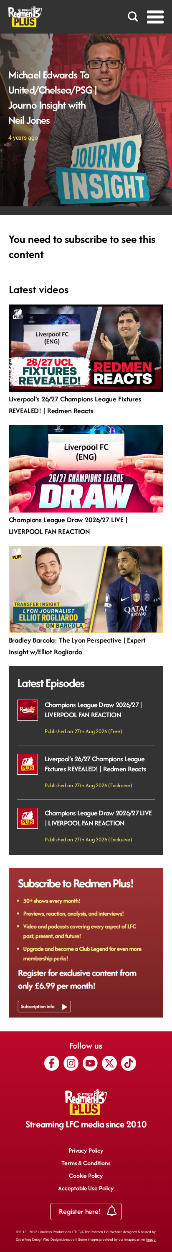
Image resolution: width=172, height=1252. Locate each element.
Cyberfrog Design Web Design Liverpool (46, 1239)
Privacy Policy (86, 1150)
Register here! (80, 1211)
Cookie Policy (86, 1175)
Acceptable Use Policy (86, 1188)
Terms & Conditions (85, 1162)
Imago (151, 1239)
